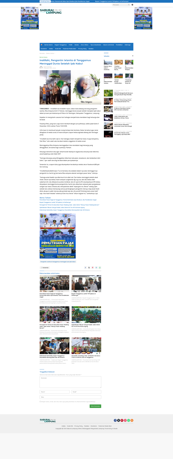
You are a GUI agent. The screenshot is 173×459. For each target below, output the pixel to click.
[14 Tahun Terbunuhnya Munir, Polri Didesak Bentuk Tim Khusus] (108, 101)
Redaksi (91, 49)
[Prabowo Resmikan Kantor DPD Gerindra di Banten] (108, 109)
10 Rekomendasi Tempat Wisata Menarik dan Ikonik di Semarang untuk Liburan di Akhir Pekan (129, 67)
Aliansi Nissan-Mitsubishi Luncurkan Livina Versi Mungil (123, 125)
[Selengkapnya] (132, 56)
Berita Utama (49, 45)
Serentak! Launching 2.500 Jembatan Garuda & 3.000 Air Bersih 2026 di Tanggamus (86, 356)
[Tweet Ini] (89, 267)
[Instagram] (125, 420)
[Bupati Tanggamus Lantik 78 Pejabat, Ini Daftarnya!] (86, 283)
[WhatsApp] (128, 420)
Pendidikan (119, 45)
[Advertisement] (86, 29)
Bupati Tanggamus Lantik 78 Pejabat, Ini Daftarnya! (93, 1)
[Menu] (41, 4)
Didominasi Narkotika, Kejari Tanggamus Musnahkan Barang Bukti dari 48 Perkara (65, 210)
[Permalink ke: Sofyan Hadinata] (41, 67)
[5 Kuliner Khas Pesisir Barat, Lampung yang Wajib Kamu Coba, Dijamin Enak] (118, 62)
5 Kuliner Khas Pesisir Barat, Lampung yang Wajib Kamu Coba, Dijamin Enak (118, 67)
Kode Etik (58, 49)
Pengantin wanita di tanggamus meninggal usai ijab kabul (58, 261)
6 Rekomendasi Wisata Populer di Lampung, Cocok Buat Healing (108, 81)
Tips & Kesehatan (95, 45)
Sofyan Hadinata (47, 67)
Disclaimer (44, 49)
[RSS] (131, 420)
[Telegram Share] (96, 267)
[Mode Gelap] (132, 4)
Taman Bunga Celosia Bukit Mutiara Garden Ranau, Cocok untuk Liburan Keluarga (118, 81)
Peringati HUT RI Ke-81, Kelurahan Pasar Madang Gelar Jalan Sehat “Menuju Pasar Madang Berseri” (69, 205)
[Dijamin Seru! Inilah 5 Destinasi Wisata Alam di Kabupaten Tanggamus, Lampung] (108, 62)
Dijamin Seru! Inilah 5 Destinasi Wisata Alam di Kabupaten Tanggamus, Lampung (108, 67)
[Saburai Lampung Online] (51, 11)
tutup (37, 7)
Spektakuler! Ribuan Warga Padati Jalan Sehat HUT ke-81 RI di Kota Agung (62, 207)
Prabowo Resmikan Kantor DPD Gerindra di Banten (122, 109)
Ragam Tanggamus (61, 45)
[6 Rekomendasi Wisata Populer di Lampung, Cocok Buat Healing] (108, 76)
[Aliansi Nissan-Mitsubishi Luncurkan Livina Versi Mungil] (108, 125)
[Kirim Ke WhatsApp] (99, 267)
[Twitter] (118, 420)
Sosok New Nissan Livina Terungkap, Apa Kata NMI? (122, 133)
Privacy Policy (82, 49)
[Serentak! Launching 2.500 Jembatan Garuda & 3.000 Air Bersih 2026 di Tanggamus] (86, 345)
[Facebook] (115, 420)
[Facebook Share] (85, 267)
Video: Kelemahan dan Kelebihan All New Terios (121, 117)
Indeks (51, 49)
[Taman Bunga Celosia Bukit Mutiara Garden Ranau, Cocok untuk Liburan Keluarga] (118, 76)
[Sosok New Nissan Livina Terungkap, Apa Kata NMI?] (108, 134)
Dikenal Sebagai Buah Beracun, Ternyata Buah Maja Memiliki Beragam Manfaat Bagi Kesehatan (123, 93)
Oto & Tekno (84, 45)
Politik (70, 45)
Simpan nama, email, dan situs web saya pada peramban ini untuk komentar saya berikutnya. (68, 401)
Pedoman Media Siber (69, 49)
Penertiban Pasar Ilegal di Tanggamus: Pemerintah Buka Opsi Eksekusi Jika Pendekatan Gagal (68, 200)
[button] (129, 4)
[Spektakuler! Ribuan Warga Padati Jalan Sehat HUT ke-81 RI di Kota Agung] (86, 314)
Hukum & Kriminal (108, 45)
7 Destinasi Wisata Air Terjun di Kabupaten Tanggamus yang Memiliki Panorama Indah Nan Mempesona (129, 81)
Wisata (77, 45)
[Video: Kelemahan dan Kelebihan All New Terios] (108, 117)
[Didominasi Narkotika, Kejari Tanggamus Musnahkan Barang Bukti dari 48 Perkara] (54, 345)
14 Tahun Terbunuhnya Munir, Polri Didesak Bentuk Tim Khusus (123, 100)
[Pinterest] (121, 420)
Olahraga (127, 45)
